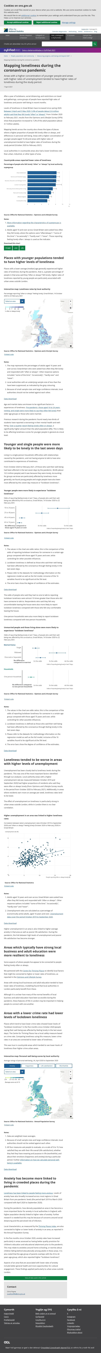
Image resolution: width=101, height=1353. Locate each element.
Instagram (71, 1317)
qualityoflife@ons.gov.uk (16, 1294)
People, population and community (22, 56)
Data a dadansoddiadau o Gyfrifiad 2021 (38, 50)
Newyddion (40, 1323)
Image (8, 248)
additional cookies (28, 15)
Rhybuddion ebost (74, 1332)
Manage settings (69, 22)
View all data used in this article (35, 1278)
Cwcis (6, 1317)
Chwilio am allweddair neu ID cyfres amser (20, 44)
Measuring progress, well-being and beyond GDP (53, 56)
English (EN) (85, 29)
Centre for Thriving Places (33, 971)
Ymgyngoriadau (73, 1326)
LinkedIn (70, 1323)
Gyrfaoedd (40, 1317)
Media (80, 31)
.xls (22, 248)
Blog (95, 31)
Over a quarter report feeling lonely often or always (31, 425)
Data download (10, 399)
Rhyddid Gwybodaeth (44, 1326)
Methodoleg (73, 31)
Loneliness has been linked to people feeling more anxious (28, 1193)
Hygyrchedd (9, 1313)
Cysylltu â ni (40, 1320)
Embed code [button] (9, 354)
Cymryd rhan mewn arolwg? (87, 36)
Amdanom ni (88, 31)
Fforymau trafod (73, 1329)
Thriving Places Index (47, 1226)
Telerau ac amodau (12, 1323)
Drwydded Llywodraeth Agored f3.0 (55, 1347)
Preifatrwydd (9, 1320)
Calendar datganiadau (59, 31)
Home (6, 56)
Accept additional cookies (18, 22)
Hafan (8, 35)
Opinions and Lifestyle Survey (29, 977)
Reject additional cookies (46, 22)
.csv (15, 248)
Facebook (71, 1320)
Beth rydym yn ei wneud (46, 1313)
